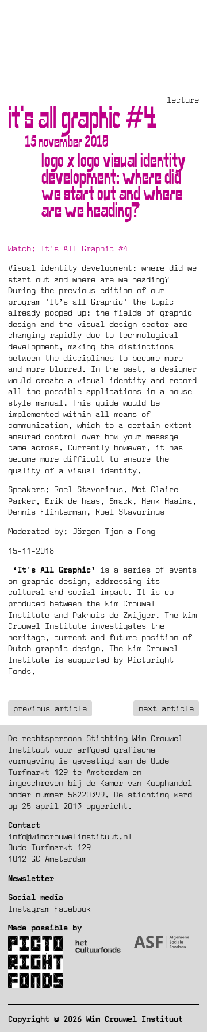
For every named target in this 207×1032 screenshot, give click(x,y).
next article (166, 708)
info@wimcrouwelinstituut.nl (70, 836)
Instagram (28, 908)
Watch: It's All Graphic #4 (68, 248)
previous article (50, 708)
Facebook (72, 908)
